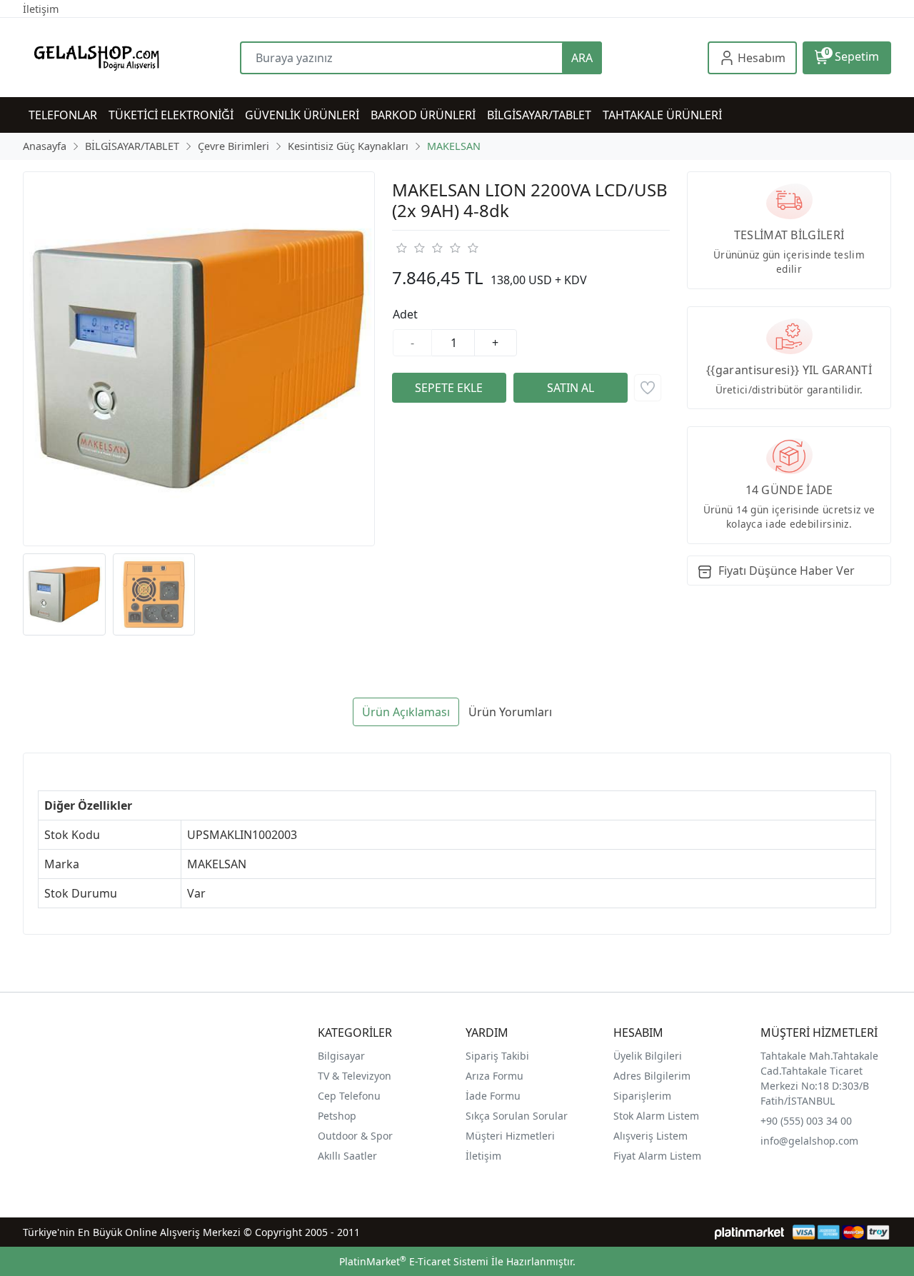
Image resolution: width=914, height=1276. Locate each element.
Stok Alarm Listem (656, 1115)
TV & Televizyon (354, 1075)
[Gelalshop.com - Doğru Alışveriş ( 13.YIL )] (131, 57)
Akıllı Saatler (347, 1155)
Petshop (337, 1115)
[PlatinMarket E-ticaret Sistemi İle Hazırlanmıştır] (749, 1232)
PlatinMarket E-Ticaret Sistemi (413, 1261)
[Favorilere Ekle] (648, 388)
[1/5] (401, 247)
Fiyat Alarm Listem (657, 1155)
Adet (405, 314)
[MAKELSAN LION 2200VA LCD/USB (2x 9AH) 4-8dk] (199, 359)
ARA (582, 58)
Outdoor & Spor (355, 1135)
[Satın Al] (570, 388)
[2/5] (410, 247)
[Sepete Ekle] (449, 388)
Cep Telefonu (349, 1095)
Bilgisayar (341, 1056)
